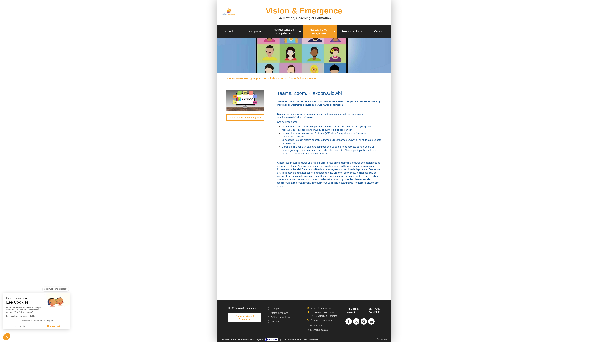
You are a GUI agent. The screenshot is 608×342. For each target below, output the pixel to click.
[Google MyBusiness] (364, 321)
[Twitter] (356, 321)
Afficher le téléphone (321, 320)
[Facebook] (348, 321)
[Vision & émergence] (229, 17)
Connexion (382, 339)
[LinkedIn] (371, 321)
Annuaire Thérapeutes (309, 339)
